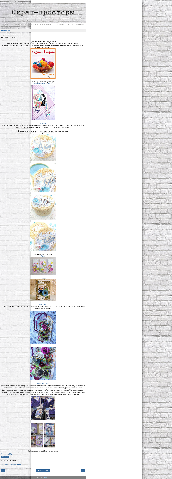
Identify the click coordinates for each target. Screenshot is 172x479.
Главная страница (43, 470)
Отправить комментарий (11, 464)
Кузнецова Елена (43, 383)
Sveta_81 (43, 278)
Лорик (43, 256)
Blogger (46, 477)
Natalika (43, 123)
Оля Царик (43, 304)
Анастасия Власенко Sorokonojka (43, 83)
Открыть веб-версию (43, 474)
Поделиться (5, 456)
